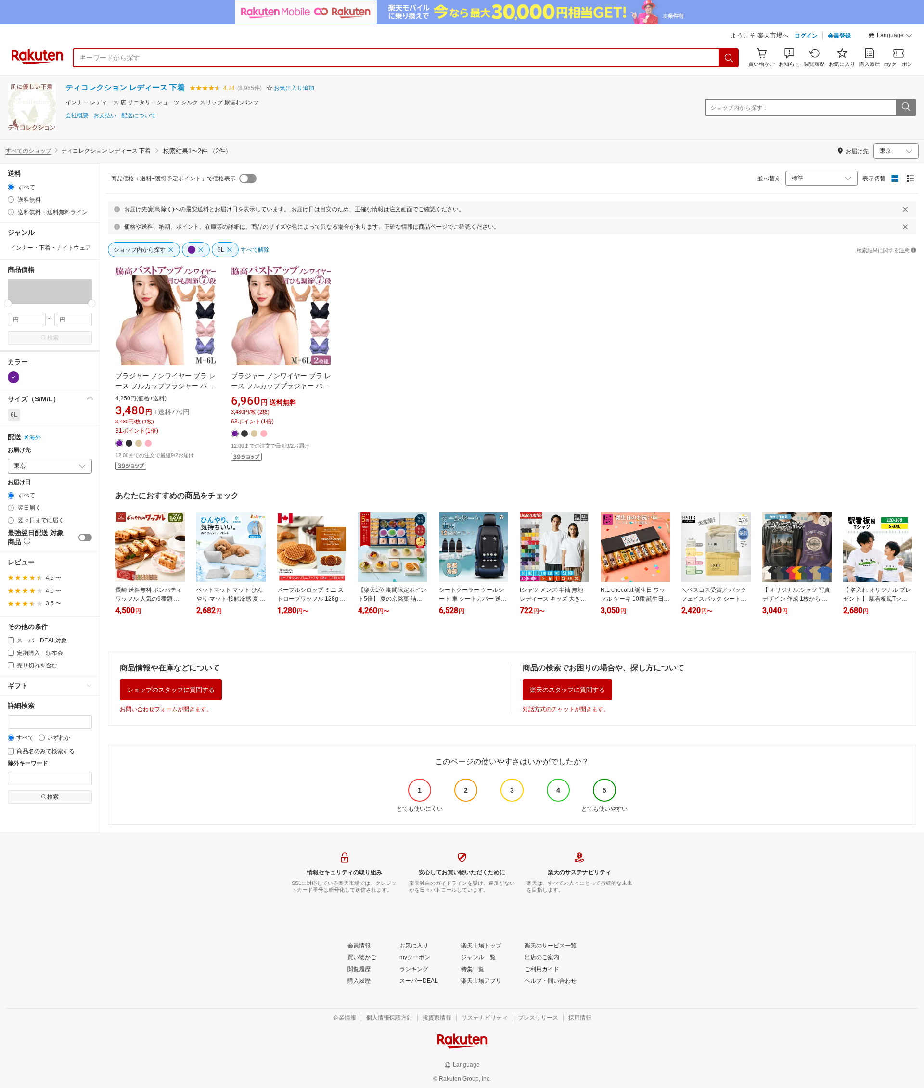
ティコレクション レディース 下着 (125, 87)
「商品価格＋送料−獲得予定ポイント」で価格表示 (170, 178)
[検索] (729, 57)
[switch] (85, 537)
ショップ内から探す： (739, 107)
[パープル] (13, 377)
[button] (890, 36)
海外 (35, 437)
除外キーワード (28, 763)
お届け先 (19, 450)
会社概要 (77, 116)
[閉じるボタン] (905, 209)
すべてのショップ (28, 150)
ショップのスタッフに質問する (171, 689)
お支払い (104, 116)
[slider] (8, 303)
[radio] (11, 187)
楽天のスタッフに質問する (567, 689)
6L (14, 414)
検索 (53, 337)
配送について (138, 116)
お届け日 (19, 482)
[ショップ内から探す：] (905, 107)
